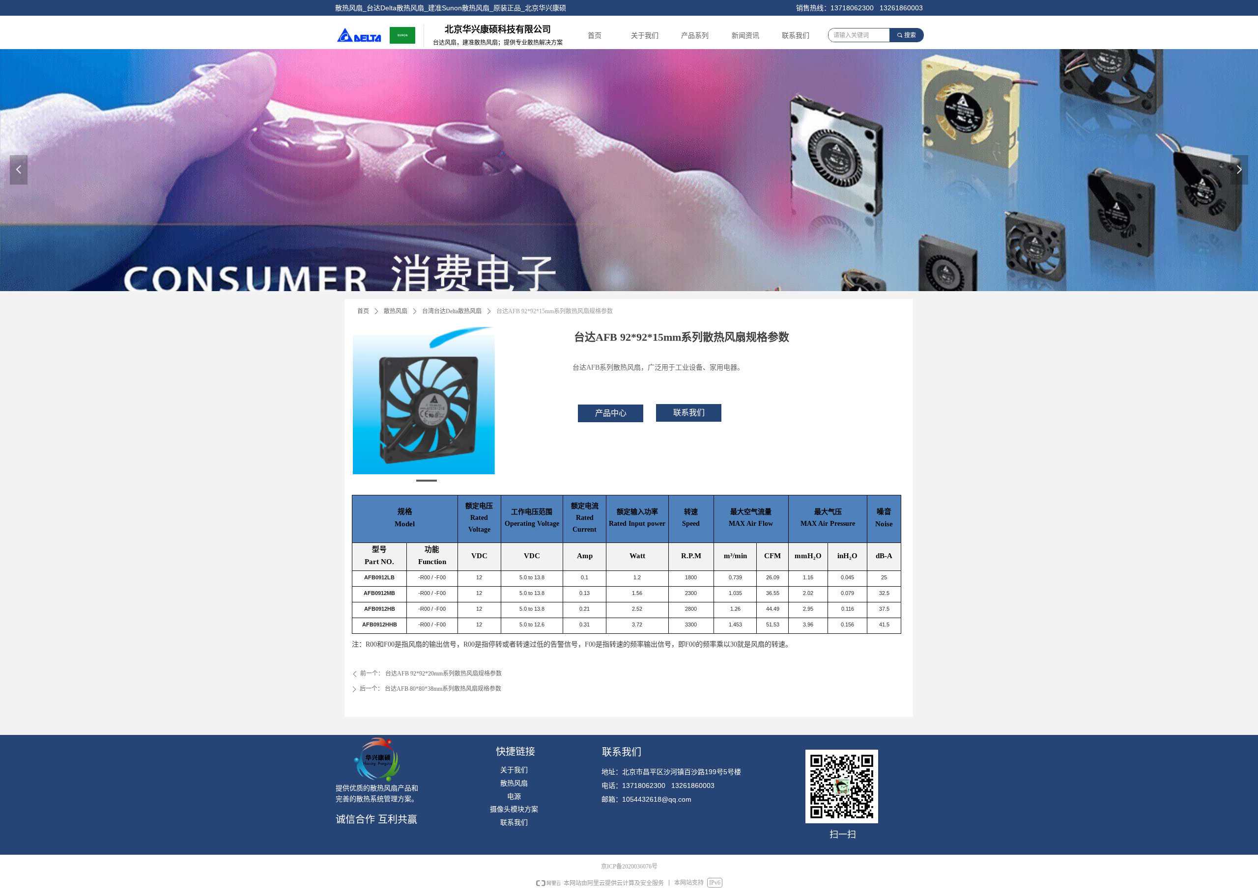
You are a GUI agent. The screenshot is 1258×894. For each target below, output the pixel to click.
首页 (363, 311)
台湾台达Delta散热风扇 (452, 311)
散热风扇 (395, 311)
